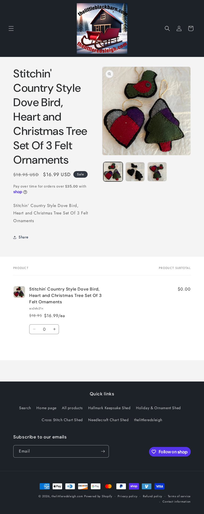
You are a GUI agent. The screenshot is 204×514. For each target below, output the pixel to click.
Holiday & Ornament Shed (158, 408)
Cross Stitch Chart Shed (62, 419)
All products (72, 408)
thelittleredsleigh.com (67, 496)
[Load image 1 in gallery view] (113, 171)
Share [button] (23, 237)
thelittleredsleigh (148, 419)
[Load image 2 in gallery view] (135, 171)
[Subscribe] (103, 451)
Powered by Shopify (98, 496)
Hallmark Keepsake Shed (109, 408)
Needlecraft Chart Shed (108, 419)
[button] (11, 28)
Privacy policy (127, 496)
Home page (46, 408)
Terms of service (179, 496)
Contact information (177, 501)
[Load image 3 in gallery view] (157, 171)
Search (25, 408)
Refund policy (152, 496)
